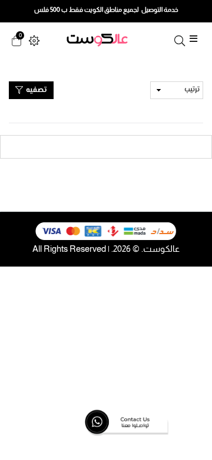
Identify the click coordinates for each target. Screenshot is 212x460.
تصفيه (35, 90)
